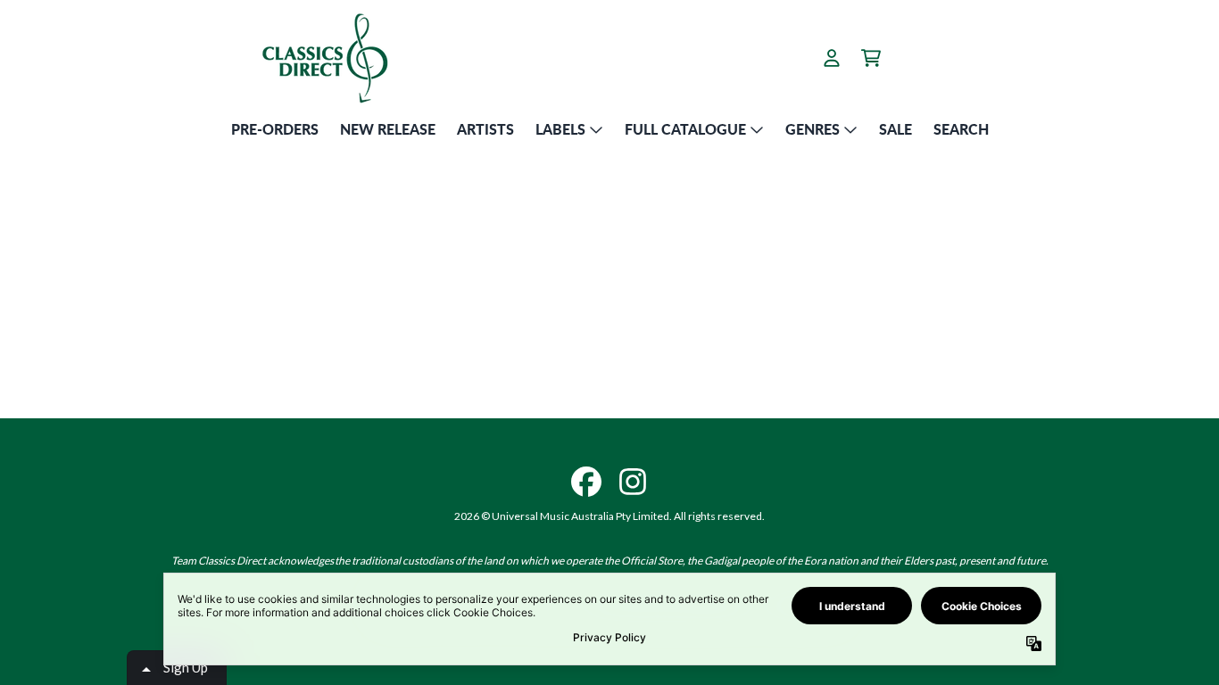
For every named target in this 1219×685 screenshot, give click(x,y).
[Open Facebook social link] (586, 481)
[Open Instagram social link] (632, 481)
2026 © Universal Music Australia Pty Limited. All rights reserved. (609, 516)
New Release (387, 128)
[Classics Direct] (323, 57)
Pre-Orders (275, 128)
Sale (895, 128)
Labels (560, 128)
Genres (812, 128)
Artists (485, 128)
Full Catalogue (685, 128)
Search (961, 128)
